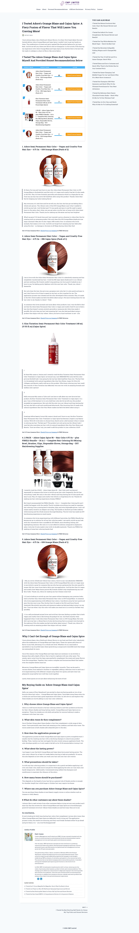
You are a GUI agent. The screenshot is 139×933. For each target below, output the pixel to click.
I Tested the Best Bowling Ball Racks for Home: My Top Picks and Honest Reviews (48, 891)
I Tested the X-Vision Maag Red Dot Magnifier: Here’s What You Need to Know (47, 886)
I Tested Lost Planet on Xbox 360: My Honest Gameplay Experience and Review (47, 889)
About (44, 9)
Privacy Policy (90, 9)
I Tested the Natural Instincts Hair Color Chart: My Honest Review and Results (104, 25)
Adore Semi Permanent (35, 146)
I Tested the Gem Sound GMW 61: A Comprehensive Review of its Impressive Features (49, 894)
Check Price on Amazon (74, 75)
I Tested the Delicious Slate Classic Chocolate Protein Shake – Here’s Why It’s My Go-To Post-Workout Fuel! (105, 95)
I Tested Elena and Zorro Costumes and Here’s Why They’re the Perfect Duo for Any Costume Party (105, 66)
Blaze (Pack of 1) (60, 542)
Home (38, 9)
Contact (100, 9)
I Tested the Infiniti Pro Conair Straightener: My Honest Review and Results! (105, 34)
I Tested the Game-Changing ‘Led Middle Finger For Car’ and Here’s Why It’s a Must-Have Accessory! (105, 75)
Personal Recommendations (58, 9)
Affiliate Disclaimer (76, 9)
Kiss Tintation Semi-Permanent (39, 323)
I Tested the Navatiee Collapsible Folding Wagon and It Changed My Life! (104, 50)
